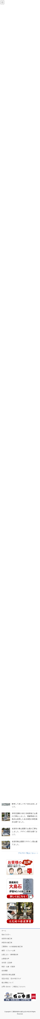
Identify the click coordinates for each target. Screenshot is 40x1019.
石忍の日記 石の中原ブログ (11, 978)
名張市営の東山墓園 (8, 974)
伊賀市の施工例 (7, 942)
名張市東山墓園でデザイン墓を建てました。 (24, 843)
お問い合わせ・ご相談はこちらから (13, 986)
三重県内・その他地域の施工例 (12, 946)
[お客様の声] (20, 867)
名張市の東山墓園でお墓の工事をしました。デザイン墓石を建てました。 (24, 831)
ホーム (4, 930)
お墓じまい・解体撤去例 (10, 954)
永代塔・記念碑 (7, 962)
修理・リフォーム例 (8, 950)
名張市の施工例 (7, 938)
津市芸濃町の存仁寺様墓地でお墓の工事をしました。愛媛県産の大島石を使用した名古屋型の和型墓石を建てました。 (24, 817)
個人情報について (8, 982)
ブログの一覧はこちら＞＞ (28, 853)
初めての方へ (6, 934)
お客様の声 (5, 958)
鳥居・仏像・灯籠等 (8, 966)
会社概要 (5, 970)
